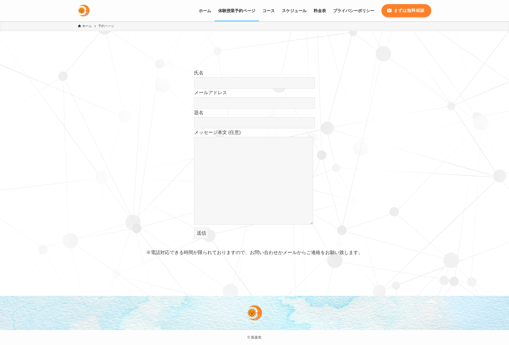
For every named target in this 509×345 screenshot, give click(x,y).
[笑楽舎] (84, 10)
